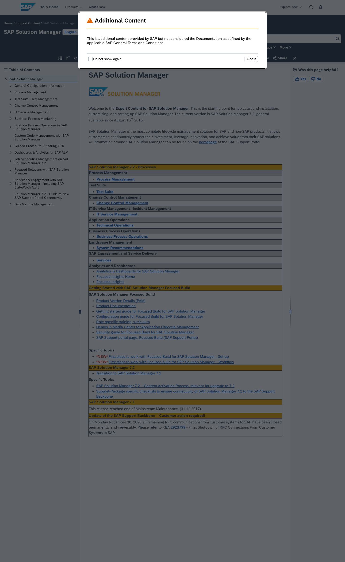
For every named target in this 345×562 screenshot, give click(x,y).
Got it (251, 59)
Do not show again (107, 59)
